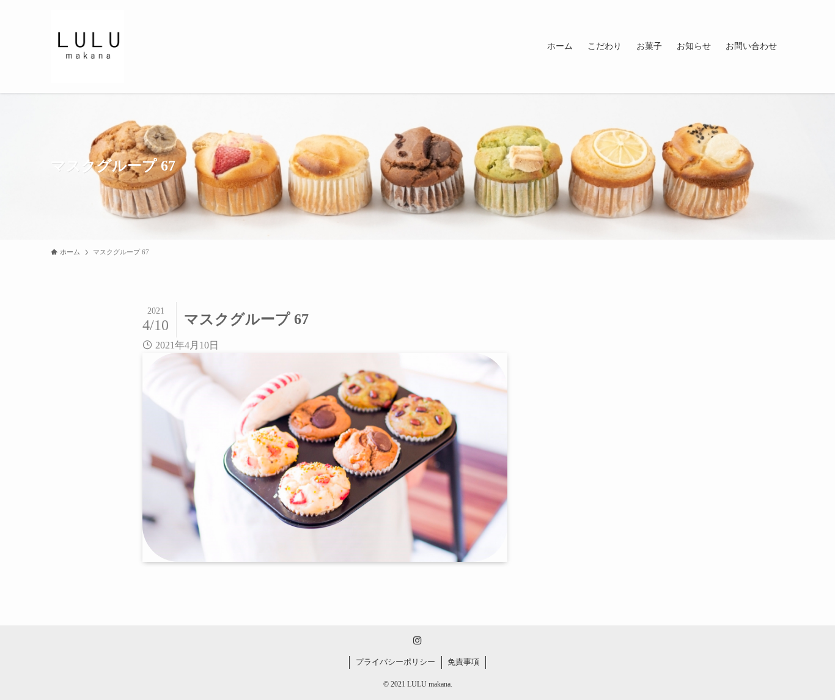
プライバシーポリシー (395, 661)
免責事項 (463, 661)
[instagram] (417, 640)
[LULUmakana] (87, 46)
